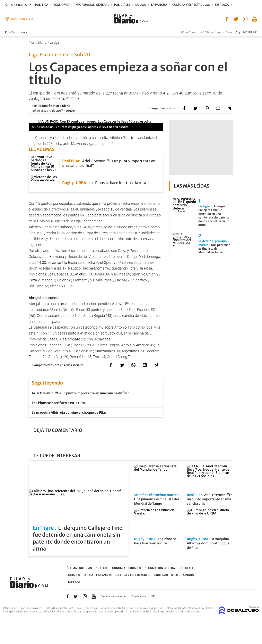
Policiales (122, 5)
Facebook (68, 596)
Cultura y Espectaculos (191, 5)
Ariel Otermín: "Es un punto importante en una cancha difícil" (80, 393)
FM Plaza (222, 5)
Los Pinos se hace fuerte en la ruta (58, 403)
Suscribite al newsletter (113, 596)
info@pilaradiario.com (57, 611)
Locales (134, 568)
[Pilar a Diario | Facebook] (226, 19)
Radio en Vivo (22, 19)
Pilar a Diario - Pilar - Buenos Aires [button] (23, 608)
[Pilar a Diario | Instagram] (245, 19)
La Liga (140, 5)
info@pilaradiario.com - (17, 611)
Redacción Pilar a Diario (54, 106)
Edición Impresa (16, 32)
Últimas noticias (79, 568)
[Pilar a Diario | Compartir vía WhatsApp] (207, 108)
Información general (92, 5)
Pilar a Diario (38, 42)
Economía (61, 5)
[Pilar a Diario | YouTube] (254, 19)
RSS (153, 596)
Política (41, 5)
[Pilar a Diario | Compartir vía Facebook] (184, 108)
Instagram (85, 596)
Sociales (73, 575)
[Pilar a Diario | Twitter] (235, 19)
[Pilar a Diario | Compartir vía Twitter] (195, 108)
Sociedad (161, 575)
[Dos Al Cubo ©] (239, 613)
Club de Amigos (182, 575)
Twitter (76, 596)
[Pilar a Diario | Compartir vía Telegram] (229, 108)
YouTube (94, 596)
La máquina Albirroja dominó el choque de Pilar (69, 412)
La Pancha (159, 5)
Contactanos (138, 596)
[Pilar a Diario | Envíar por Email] (218, 108)
